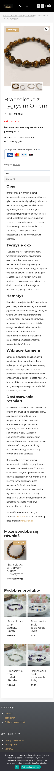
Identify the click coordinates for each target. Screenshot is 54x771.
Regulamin (9, 717)
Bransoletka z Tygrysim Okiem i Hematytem (15, 569)
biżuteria (20, 516)
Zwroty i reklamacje (14, 740)
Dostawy (8, 748)
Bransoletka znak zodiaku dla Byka (38, 626)
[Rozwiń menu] (27, 6)
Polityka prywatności (14, 722)
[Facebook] (38, 6)
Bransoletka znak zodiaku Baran (15, 626)
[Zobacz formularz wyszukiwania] (19, 6)
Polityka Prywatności (30, 767)
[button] (46, 29)
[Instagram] (42, 6)
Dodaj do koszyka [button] (15, 585)
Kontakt (8, 713)
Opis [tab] (8, 173)
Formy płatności (12, 744)
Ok (17, 767)
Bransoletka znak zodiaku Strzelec (15, 675)
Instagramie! (26, 520)
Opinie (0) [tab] (10, 179)
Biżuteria (16, 165)
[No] (50, 761)
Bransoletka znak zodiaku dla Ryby (38, 675)
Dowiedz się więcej (15, 691)
